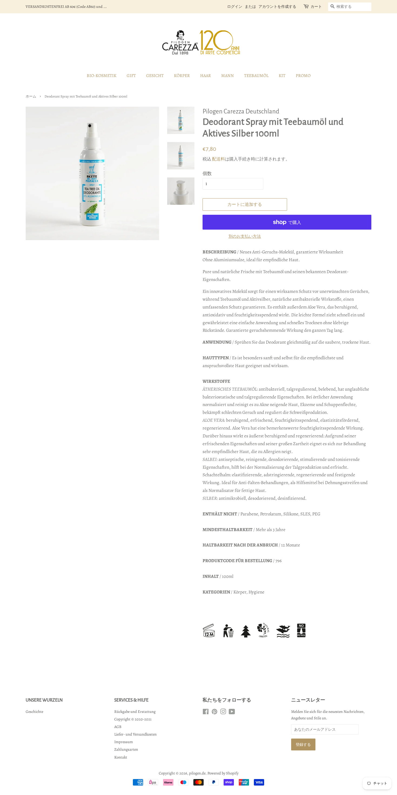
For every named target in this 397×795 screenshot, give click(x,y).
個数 (207, 173)
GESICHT (155, 76)
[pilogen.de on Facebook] (206, 712)
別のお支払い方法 (244, 236)
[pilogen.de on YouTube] (232, 712)
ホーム (31, 96)
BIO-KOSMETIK (101, 76)
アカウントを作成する (277, 6)
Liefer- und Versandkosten (135, 734)
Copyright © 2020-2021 (133, 719)
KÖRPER (182, 76)
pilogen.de (197, 773)
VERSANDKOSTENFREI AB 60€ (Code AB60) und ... (66, 6)
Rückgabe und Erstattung (135, 711)
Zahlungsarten (126, 749)
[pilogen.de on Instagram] (223, 712)
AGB (118, 726)
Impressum (123, 741)
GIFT (131, 76)
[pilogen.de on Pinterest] (214, 712)
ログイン (234, 6)
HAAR (205, 76)
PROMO (303, 76)
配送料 (218, 159)
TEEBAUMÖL (256, 76)
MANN (227, 76)
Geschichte (34, 711)
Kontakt (120, 757)
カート (316, 6)
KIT (282, 76)
